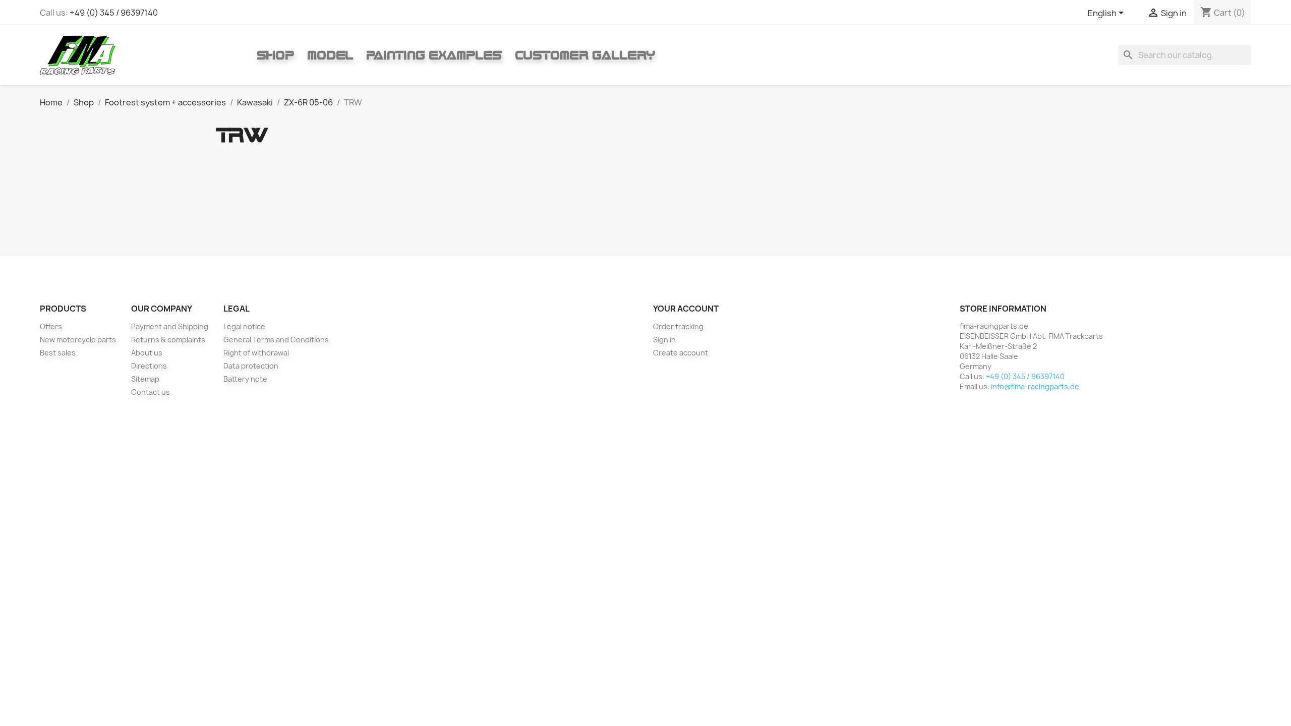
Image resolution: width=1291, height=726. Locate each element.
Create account (680, 352)
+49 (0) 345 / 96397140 (114, 12)
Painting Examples (434, 55)
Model (330, 55)
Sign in (664, 339)
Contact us (150, 392)
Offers (51, 326)
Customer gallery (585, 55)
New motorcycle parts (78, 339)
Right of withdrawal (256, 352)
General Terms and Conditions (276, 339)
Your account (686, 308)
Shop (275, 55)
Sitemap (145, 379)
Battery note (245, 379)
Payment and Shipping (169, 326)
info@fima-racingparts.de (1035, 386)
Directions (149, 366)
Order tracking (678, 326)
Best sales (58, 352)
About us (146, 352)
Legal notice (244, 326)
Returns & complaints (168, 339)
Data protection (250, 366)
